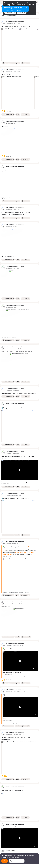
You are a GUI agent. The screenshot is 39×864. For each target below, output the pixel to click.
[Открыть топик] (19, 26)
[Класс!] (2, 111)
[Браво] (4, 680)
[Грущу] (4, 156)
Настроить (22, 12)
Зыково (5, 719)
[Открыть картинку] (10, 44)
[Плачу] (4, 111)
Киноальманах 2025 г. (8, 850)
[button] (8, 63)
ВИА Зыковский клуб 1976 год (12, 672)
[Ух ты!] (6, 776)
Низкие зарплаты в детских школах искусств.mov (17, 482)
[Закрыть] (26, 8)
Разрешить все (10, 12)
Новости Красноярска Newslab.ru (15, 547)
